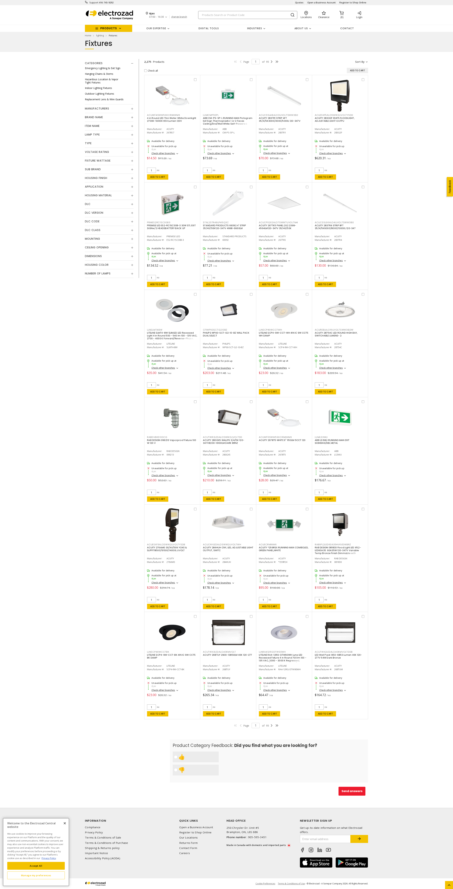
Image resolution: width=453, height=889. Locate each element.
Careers (184, 853)
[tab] (109, 63)
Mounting (92, 239)
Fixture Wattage (98, 160)
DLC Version (94, 213)
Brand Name (94, 117)
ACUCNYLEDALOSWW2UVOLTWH (222, 544)
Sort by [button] (360, 61)
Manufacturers (97, 108)
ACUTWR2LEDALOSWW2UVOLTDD (222, 437)
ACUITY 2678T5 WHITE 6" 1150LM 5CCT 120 (282, 440)
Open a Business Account (321, 2)
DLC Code (92, 221)
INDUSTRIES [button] (254, 28)
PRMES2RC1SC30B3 (158, 222)
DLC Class (93, 230)
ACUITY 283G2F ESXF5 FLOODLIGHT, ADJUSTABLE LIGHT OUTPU (335, 119)
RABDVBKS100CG (157, 437)
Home (88, 35)
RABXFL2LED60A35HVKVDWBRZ (333, 544)
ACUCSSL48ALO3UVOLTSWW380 (278, 115)
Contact (347, 28)
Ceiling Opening (97, 247)
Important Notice (96, 853)
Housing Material (98, 195)
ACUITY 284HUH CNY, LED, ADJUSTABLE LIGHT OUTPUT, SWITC (228, 549)
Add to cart (157, 176)
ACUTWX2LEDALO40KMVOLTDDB (334, 651)
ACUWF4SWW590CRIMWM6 (163, 115)
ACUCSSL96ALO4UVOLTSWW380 (334, 222)
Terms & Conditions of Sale (103, 837)
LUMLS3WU (321, 437)
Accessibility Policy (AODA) (102, 858)
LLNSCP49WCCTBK (158, 651)
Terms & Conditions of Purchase (106, 843)
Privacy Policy (94, 832)
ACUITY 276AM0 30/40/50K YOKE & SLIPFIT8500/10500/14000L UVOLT (167, 549)
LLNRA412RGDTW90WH (272, 651)
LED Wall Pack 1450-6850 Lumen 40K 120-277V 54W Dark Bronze (338, 656)
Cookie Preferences (265, 884)
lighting (100, 35)
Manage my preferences (36, 875)
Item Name (92, 126)
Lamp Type (92, 134)
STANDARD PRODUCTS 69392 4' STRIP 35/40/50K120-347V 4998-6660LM (224, 227)
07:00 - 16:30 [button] (156, 16)
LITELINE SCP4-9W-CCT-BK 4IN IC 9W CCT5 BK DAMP (171, 656)
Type (88, 143)
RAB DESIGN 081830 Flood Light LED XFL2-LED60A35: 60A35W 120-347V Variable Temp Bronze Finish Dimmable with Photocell (338, 552)
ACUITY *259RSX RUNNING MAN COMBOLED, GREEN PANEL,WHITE (283, 549)
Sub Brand (93, 169)
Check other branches (163, 153)
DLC (88, 204)
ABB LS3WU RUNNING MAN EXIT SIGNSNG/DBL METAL (332, 441)
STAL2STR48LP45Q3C (216, 222)
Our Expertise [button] (156, 28)
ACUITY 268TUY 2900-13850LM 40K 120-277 (227, 654)
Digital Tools (209, 28)
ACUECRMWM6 (268, 544)
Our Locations (188, 837)
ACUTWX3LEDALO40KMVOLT (219, 651)
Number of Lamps (98, 273)
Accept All (36, 865)
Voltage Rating (97, 152)
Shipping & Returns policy (102, 848)
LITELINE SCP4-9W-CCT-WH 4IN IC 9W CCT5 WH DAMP (283, 334)
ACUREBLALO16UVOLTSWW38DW (334, 329)
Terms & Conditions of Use (291, 883)
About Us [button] (301, 28)
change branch (179, 16)
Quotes (299, 2)
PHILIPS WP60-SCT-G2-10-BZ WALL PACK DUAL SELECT (226, 334)
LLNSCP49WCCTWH (270, 329)
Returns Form (188, 843)
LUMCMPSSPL (211, 115)
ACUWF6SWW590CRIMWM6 (275, 437)
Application (94, 187)
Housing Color (97, 265)
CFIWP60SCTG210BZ (215, 329)
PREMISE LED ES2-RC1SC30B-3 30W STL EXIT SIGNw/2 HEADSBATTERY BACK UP (171, 227)
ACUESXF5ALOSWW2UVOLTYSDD (334, 115)
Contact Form (188, 848)
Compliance (93, 827)
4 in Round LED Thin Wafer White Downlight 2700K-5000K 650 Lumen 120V (171, 119)
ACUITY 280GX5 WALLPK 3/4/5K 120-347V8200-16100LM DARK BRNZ (223, 441)
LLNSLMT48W (154, 329)
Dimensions (93, 256)
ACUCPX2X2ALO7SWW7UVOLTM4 (278, 222)
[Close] (65, 823)
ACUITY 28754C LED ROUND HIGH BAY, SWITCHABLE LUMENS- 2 (336, 334)
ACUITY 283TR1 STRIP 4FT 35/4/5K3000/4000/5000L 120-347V (279, 119)
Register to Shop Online (352, 2)
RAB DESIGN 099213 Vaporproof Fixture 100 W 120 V (171, 441)
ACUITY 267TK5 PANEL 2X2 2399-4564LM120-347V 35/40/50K (277, 227)
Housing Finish (96, 178)
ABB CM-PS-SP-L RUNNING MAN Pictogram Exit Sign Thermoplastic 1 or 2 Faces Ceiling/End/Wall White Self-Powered (227, 121)
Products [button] (108, 28)
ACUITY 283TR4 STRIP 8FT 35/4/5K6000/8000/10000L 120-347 (335, 227)
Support (93, 2)
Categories (94, 63)
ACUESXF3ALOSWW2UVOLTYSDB (166, 544)
